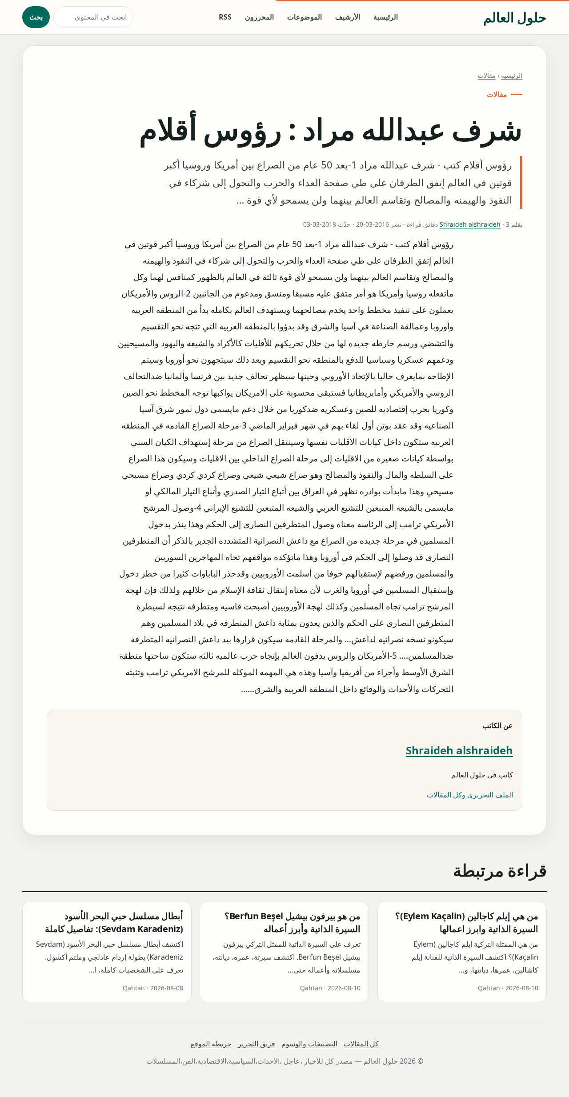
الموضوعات (304, 17)
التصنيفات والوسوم (309, 1044)
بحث (36, 17)
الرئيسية (385, 17)
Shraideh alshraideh (470, 224)
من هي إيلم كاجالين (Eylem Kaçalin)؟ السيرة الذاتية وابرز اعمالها (466, 922)
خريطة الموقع (211, 1044)
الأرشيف (347, 17)
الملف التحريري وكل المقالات (470, 795)
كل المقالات (361, 1044)
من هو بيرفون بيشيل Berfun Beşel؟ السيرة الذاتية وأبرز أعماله (292, 922)
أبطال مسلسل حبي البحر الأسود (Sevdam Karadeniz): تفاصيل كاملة (114, 922)
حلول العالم (515, 17)
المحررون (259, 17)
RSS (225, 17)
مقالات (487, 75)
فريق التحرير (256, 1044)
